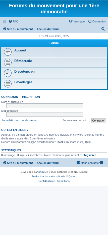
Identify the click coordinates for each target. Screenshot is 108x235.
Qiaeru (72, 176)
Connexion (9, 96)
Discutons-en (24, 71)
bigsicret (90, 155)
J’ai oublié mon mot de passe (18, 120)
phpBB (42, 171)
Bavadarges (23, 82)
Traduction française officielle (48, 176)
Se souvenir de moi (75, 120)
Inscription (31, 96)
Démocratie (23, 61)
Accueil (20, 50)
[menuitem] (13, 21)
